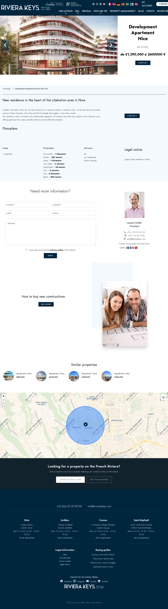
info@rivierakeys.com (99, 506)
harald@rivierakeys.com (136, 239)
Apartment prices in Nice (103, 566)
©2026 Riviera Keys (74, 602)
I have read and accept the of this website (51, 250)
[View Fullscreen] (4, 406)
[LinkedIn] (100, 4)
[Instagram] (97, 4)
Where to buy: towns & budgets (103, 562)
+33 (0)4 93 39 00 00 (69, 506)
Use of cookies (65, 561)
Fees (65, 554)
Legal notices (65, 564)
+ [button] (3, 396)
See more (46, 304)
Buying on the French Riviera (103, 554)
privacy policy (56, 250)
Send (50, 255)
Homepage (6, 88)
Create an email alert (70, 479)
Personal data (65, 557)
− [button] (3, 400)
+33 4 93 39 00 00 (136, 232)
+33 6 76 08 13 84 (136, 235)
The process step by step (103, 558)
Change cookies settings (92, 602)
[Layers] (163, 397)
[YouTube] (104, 4)
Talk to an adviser (99, 479)
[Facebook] (93, 4)
